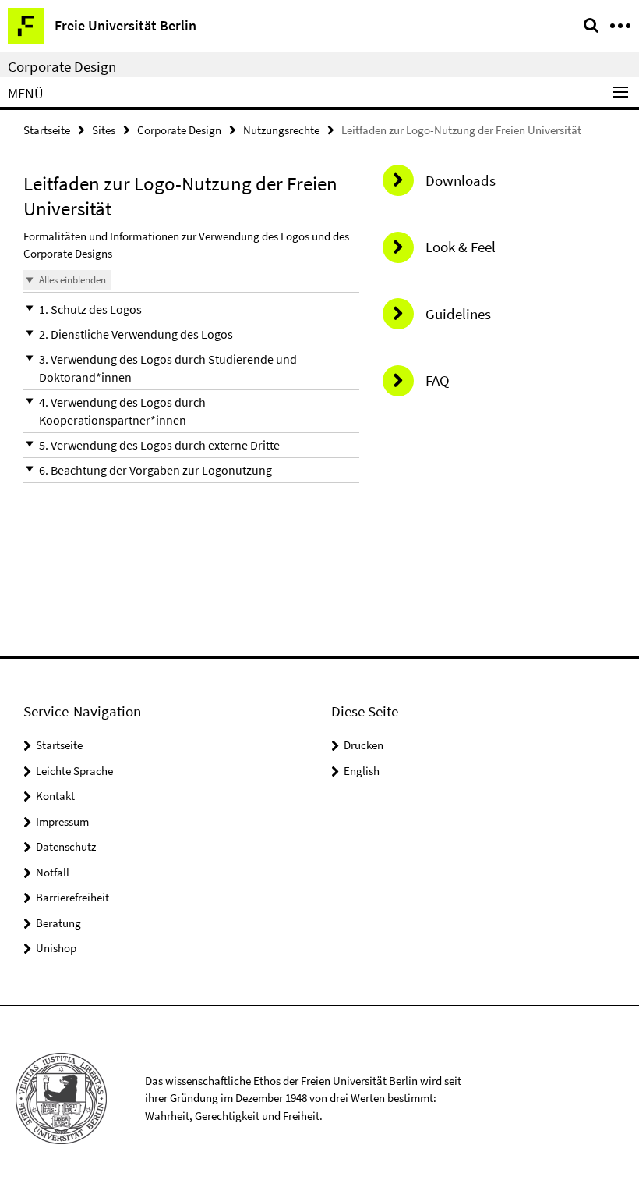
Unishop (56, 947)
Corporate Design (62, 66)
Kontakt (55, 795)
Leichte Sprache (74, 770)
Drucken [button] (363, 745)
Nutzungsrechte (281, 130)
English (362, 770)
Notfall (52, 872)
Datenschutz (66, 846)
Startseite (46, 130)
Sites (103, 130)
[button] (191, 309)
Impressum (62, 821)
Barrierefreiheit (72, 897)
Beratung (58, 922)
